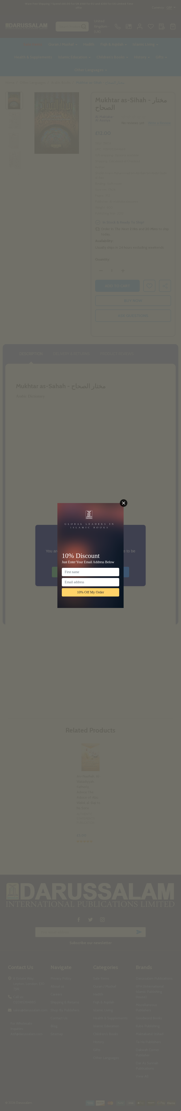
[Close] (123, 503)
